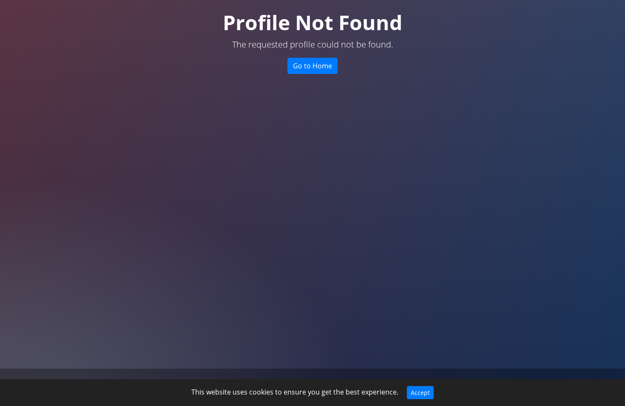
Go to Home (312, 65)
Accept (420, 393)
